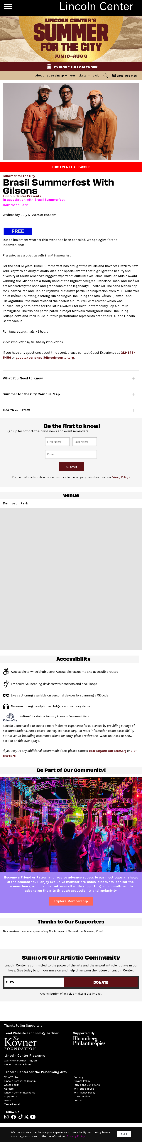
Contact (79, 1100)
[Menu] (8, 6)
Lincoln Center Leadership (20, 1081)
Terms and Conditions (87, 1084)
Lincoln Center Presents (22, 196)
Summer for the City (19, 176)
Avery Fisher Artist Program (21, 1060)
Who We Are (11, 1077)
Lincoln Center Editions (18, 1064)
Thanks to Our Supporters (23, 1026)
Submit (71, 467)
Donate (101, 982)
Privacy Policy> (121, 477)
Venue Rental (12, 1104)
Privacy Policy (82, 1081)
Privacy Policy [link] (76, 1136)
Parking (78, 1077)
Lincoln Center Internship (19, 1092)
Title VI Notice (82, 1096)
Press (7, 1100)
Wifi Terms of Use (84, 1088)
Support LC (11, 1096)
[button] (71, 66)
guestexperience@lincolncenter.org (45, 358)
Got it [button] (124, 1134)
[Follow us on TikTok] (21, 1117)
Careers (9, 1088)
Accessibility (11, 1084)
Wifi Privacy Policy (84, 1092)
